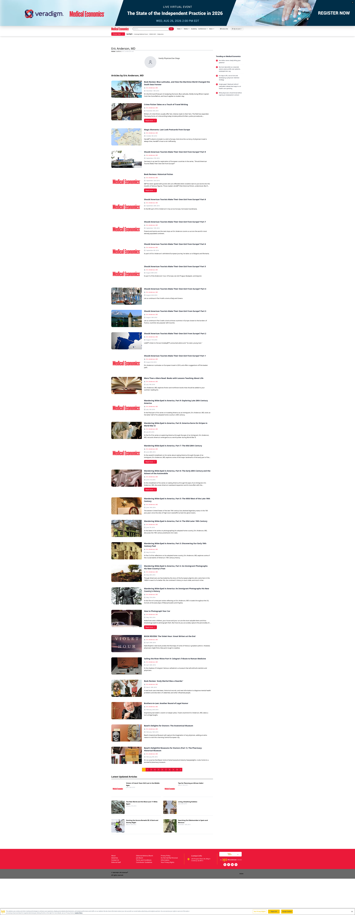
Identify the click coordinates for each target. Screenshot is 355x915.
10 (177, 769)
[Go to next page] (180, 769)
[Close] (352, 911)
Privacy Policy (165, 856)
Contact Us (115, 860)
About (113, 856)
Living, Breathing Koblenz (187, 802)
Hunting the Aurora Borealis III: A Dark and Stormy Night (142, 821)
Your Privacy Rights (167, 862)
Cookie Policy (78, 913)
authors (118, 51)
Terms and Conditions (143, 860)
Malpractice (160, 34)
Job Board (139, 858)
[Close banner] (352, 2)
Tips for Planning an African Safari (190, 783)
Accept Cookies (287, 911)
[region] (177, 911)
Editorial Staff (116, 862)
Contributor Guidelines (144, 862)
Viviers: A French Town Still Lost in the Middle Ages (142, 784)
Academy (194, 29)
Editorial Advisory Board (144, 856)
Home (113, 51)
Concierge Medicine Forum (141, 34)
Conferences (202, 29)
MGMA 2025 (152, 34)
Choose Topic (117, 34)
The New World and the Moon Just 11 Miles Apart (141, 803)
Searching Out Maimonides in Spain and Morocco (193, 821)
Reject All (274, 911)
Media (186, 29)
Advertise (114, 858)
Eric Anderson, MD (152, 88)
